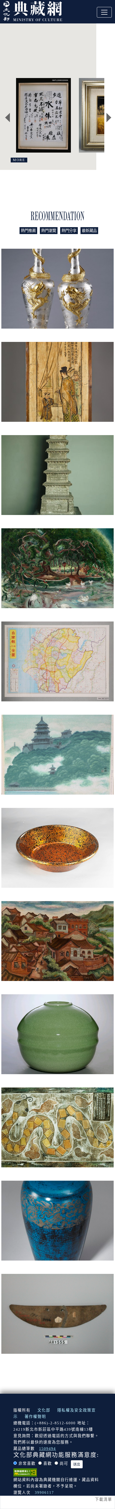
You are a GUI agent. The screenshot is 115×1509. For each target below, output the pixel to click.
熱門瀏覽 (48, 230)
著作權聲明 (35, 1416)
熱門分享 (69, 230)
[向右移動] (108, 117)
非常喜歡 (27, 1463)
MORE (19, 160)
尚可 (64, 1463)
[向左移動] (7, 117)
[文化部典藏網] (32, 10)
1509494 (47, 1448)
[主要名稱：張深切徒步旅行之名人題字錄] (43, 115)
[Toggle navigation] (104, 12)
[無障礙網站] (25, 1472)
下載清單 (103, 1499)
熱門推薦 (28, 230)
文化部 (43, 1410)
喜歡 (47, 1463)
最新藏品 (89, 230)
